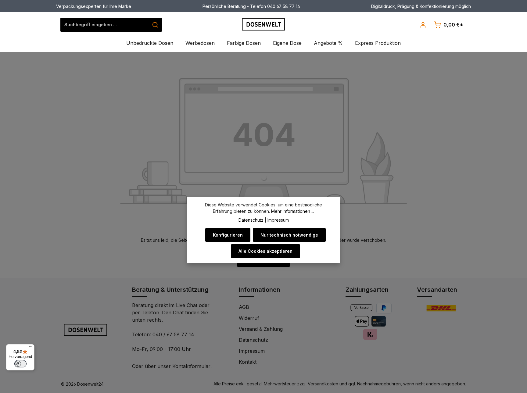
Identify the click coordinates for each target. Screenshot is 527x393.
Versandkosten (323, 383)
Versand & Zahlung (261, 329)
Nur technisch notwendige (289, 235)
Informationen (259, 289)
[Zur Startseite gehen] (263, 24)
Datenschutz (253, 340)
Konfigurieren (228, 235)
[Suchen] (155, 25)
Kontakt (247, 362)
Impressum (252, 351)
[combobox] (104, 25)
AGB (244, 307)
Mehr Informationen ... (292, 211)
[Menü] (30, 348)
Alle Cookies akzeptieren (265, 251)
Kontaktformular (191, 366)
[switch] (20, 363)
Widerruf (249, 318)
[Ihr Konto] (423, 24)
